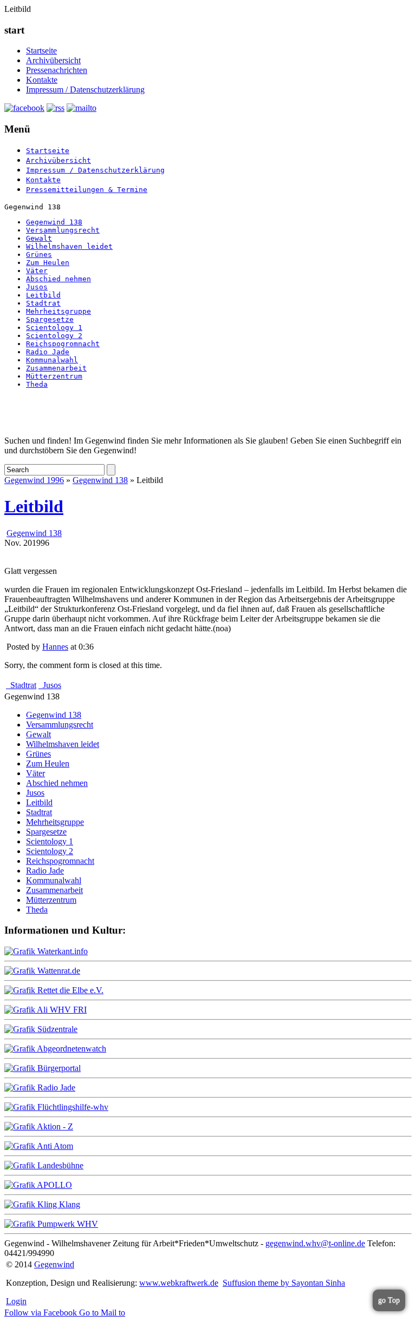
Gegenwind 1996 (34, 480)
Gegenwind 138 (54, 222)
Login (16, 1301)
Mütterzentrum (54, 376)
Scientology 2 (54, 336)
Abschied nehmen (58, 279)
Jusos (37, 287)
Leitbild (43, 295)
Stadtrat (43, 303)
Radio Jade (47, 352)
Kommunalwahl (52, 360)
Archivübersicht (53, 60)
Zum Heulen (47, 263)
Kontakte (41, 79)
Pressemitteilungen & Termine (86, 190)
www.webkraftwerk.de (178, 1282)
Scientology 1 (54, 327)
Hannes (55, 646)
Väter (37, 271)
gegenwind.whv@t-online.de (315, 1243)
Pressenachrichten (56, 70)
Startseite (41, 50)
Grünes (39, 254)
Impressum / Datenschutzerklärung (85, 89)
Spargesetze (50, 319)
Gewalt (39, 238)
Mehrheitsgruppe (58, 311)
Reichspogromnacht (63, 344)
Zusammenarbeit (56, 368)
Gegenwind (54, 1264)
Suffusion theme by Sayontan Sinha (284, 1282)
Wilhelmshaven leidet (69, 246)
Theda (37, 384)
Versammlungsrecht (63, 230)
